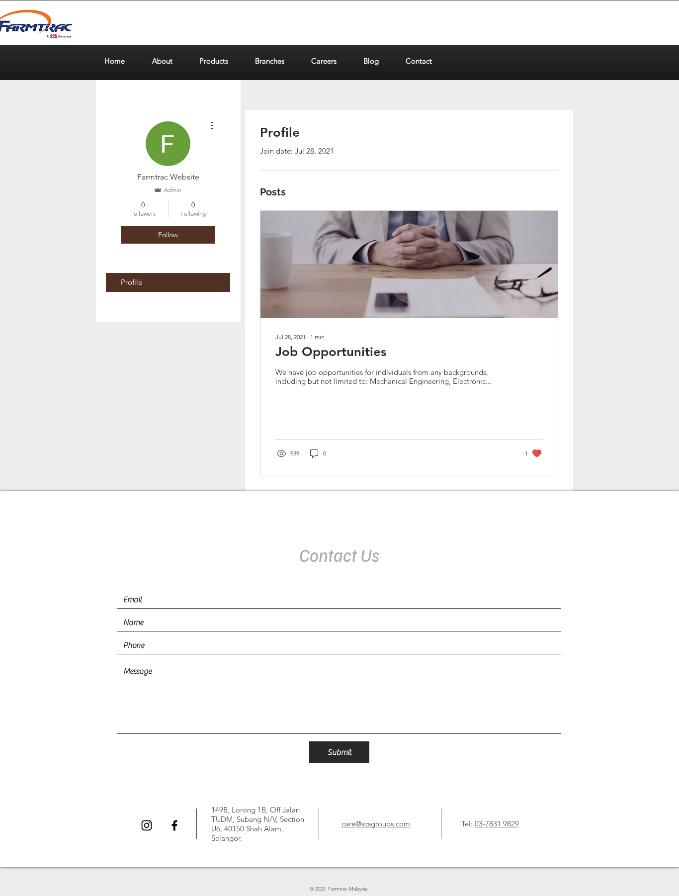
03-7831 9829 (497, 823)
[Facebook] (174, 825)
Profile (131, 282)
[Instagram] (147, 825)
